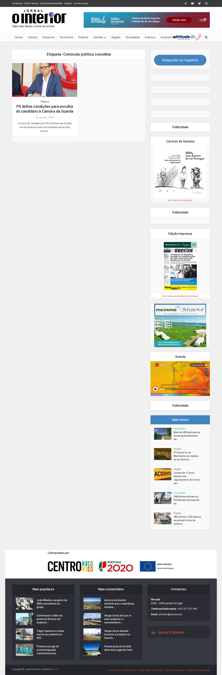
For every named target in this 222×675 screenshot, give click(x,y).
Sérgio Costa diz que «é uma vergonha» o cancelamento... (117, 619)
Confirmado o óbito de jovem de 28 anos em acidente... (49, 619)
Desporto (48, 37)
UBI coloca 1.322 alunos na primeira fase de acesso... (187, 520)
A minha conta (81, 3)
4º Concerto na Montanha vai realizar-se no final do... (186, 456)
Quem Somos (115, 670)
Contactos (17, 3)
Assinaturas (168, 37)
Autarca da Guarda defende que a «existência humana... (119, 603)
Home (19, 37)
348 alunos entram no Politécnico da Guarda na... (186, 500)
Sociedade (133, 37)
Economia (66, 37)
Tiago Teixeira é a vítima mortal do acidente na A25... (50, 634)
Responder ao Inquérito (180, 60)
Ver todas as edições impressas (180, 296)
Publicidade (145, 670)
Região (116, 37)
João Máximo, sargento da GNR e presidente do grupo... (52, 603)
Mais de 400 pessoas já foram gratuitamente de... (187, 436)
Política (83, 37)
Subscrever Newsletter (51, 3)
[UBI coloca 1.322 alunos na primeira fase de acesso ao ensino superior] (164, 518)
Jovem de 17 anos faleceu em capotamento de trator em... (187, 478)
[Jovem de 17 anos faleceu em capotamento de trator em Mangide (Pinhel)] (164, 474)
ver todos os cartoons (180, 200)
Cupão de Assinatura (175, 670)
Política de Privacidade (198, 670)
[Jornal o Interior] (39, 16)
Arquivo (68, 3)
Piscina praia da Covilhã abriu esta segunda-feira (118, 648)
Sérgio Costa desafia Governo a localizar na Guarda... (117, 634)
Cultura (32, 37)
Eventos (150, 37)
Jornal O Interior (171, 632)
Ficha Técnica (31, 3)
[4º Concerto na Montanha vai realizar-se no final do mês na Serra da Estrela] (164, 454)
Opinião (98, 37)
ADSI (55, 669)
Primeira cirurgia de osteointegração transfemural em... (48, 650)
